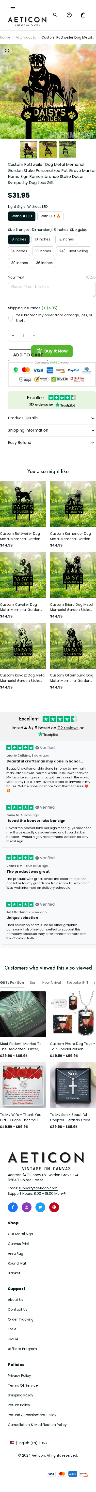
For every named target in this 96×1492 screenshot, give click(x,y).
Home (5, 37)
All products (26, 37)
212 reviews (68, 728)
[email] (38, 1188)
